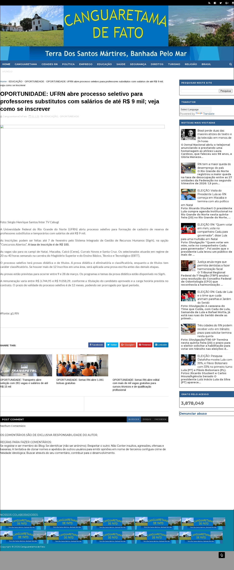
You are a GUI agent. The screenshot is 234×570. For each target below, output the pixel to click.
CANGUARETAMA (26, 64)
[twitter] (221, 3)
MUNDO (7, 71)
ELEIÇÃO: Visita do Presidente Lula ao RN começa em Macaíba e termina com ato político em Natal (205, 197)
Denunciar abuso (193, 413)
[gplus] (227, 3)
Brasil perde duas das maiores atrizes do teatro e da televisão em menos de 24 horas (214, 136)
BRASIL (206, 64)
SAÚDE (120, 64)
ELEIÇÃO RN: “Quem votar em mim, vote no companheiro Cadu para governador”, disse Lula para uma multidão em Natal (206, 232)
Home (6, 64)
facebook (161, 419)
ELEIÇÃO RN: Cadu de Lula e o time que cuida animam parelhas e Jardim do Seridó (214, 297)
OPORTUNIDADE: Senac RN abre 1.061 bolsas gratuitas (80, 381)
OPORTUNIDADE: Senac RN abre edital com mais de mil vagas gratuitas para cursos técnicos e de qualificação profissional (136, 385)
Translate (208, 113)
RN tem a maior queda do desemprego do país (214, 166)
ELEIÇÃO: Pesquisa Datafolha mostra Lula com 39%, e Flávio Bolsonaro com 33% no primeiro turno (214, 361)
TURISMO (174, 64)
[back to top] (222, 555)
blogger (134, 419)
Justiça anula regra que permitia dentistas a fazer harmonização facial (213, 265)
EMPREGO (86, 64)
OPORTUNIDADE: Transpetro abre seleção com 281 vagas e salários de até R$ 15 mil (24, 383)
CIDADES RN (49, 64)
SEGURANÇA (138, 64)
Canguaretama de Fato (32, 546)
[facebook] (215, 3)
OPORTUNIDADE (34, 81)
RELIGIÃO (191, 64)
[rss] (209, 3)
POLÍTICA (68, 64)
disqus (147, 419)
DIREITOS (157, 64)
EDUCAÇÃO (104, 64)
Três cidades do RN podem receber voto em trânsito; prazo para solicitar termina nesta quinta (214, 331)
